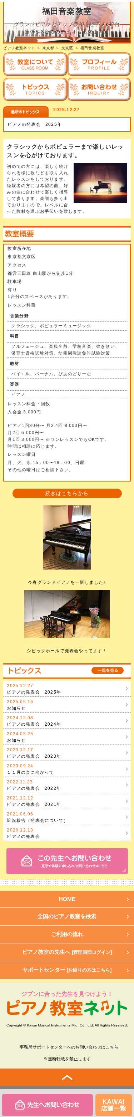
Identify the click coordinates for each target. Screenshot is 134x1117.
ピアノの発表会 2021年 (34, 804)
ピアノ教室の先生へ (67, 952)
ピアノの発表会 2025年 (35, 124)
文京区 (67, 48)
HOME (67, 899)
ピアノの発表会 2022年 (34, 788)
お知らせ (16, 708)
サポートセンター (67, 970)
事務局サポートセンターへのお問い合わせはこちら (69, 1047)
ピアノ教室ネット (19, 48)
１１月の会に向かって (30, 772)
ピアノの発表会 (23, 836)
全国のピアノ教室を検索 (67, 916)
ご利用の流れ (67, 934)
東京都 (49, 48)
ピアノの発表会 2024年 (34, 724)
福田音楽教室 (92, 48)
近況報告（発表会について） (37, 820)
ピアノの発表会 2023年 (34, 756)
